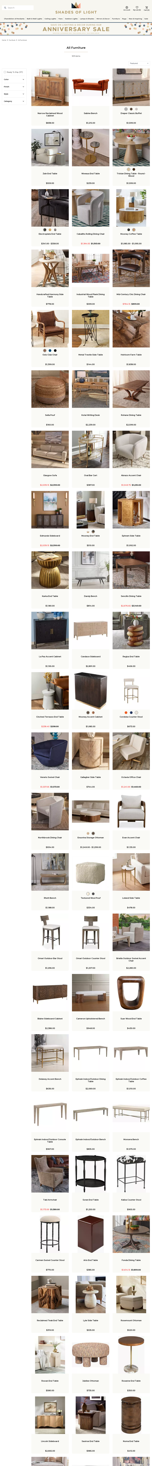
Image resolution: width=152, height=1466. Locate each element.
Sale (146, 19)
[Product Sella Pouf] (50, 389)
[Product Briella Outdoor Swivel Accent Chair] (131, 932)
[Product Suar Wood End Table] (131, 992)
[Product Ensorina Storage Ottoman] (90, 811)
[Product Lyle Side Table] (90, 1294)
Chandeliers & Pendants (14, 19)
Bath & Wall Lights (34, 19)
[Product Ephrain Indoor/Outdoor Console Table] (50, 1113)
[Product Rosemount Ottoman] (131, 1294)
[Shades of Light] (76, 8)
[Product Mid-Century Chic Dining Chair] (131, 268)
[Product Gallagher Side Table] (90, 751)
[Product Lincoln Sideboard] (50, 1415)
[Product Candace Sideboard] (90, 630)
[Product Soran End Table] (90, 1174)
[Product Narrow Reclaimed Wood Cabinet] (50, 87)
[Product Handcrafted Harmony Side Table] (50, 268)
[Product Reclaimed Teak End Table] (50, 1294)
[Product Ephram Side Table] (131, 509)
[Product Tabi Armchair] (50, 1174)
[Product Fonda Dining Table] (131, 1234)
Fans (61, 19)
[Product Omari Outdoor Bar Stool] (50, 932)
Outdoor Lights (71, 19)
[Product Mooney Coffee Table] (131, 208)
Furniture (116, 19)
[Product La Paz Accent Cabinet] (50, 630)
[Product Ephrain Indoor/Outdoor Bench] (90, 1113)
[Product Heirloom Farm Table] (131, 328)
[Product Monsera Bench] (131, 1113)
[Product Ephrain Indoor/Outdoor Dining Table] (90, 1053)
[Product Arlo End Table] (90, 1234)
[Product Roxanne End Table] (131, 1355)
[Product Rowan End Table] (50, 1355)
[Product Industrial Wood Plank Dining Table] (90, 268)
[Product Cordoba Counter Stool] (131, 691)
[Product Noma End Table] (131, 1415)
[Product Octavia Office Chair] (131, 751)
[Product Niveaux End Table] (90, 147)
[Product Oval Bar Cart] (90, 449)
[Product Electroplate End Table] (50, 208)
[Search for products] (5, 7)
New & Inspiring (135, 19)
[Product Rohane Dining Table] (131, 389)
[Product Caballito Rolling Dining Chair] (90, 208)
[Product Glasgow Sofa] (50, 449)
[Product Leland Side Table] (131, 872)
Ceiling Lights (50, 19)
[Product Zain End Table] (50, 147)
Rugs (124, 19)
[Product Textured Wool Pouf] (90, 872)
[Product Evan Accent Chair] (131, 811)
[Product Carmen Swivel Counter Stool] (50, 1234)
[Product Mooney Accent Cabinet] (90, 691)
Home (4, 40)
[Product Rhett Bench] (50, 872)
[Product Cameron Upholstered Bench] (90, 992)
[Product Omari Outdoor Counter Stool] (90, 932)
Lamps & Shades (87, 19)
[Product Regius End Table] (131, 630)
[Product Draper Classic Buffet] (131, 87)
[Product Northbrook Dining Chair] (50, 811)
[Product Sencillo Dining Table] (131, 570)
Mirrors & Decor (103, 19)
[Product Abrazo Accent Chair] (131, 449)
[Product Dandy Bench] (90, 570)
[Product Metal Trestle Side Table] (90, 328)
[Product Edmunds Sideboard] (50, 509)
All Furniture (22, 40)
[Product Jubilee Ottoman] (90, 1355)
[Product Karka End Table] (50, 570)
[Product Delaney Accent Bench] (50, 1053)
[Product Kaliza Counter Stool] (131, 1174)
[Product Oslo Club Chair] (50, 328)
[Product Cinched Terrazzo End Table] (50, 691)
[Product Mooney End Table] (90, 509)
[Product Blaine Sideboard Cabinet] (50, 992)
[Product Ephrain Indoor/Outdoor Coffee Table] (131, 1053)
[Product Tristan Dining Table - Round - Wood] (131, 147)
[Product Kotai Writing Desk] (90, 389)
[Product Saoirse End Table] (90, 1415)
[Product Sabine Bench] (90, 87)
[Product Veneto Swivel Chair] (50, 751)
